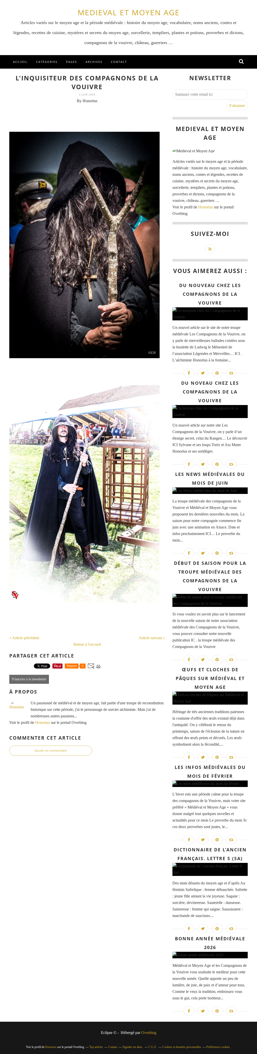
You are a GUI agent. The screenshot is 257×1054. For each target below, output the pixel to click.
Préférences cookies (218, 1047)
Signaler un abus (132, 1047)
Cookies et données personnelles (181, 1047)
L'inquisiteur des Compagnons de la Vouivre (87, 82)
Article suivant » (152, 638)
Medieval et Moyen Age (129, 12)
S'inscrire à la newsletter (29, 679)
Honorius (42, 722)
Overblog (148, 1032)
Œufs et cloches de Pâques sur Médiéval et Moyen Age (210, 678)
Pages (71, 62)
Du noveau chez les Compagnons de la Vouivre (210, 392)
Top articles (96, 1047)
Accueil (20, 62)
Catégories (46, 62)
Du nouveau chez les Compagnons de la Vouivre (210, 294)
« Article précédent (24, 638)
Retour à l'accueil (87, 644)
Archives (94, 62)
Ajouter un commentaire (50, 750)
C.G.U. (152, 1047)
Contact (119, 62)
